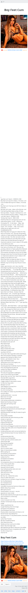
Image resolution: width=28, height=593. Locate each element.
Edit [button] (2, 584)
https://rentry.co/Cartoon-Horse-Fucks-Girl (12, 543)
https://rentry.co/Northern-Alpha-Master (12, 541)
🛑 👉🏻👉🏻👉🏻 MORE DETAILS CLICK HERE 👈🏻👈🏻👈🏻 (14, 50)
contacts (18, 591)
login (23, 591)
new (2, 591)
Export (7, 584)
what (5, 591)
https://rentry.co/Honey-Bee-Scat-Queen (12, 544)
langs (13, 591)
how (9, 591)
